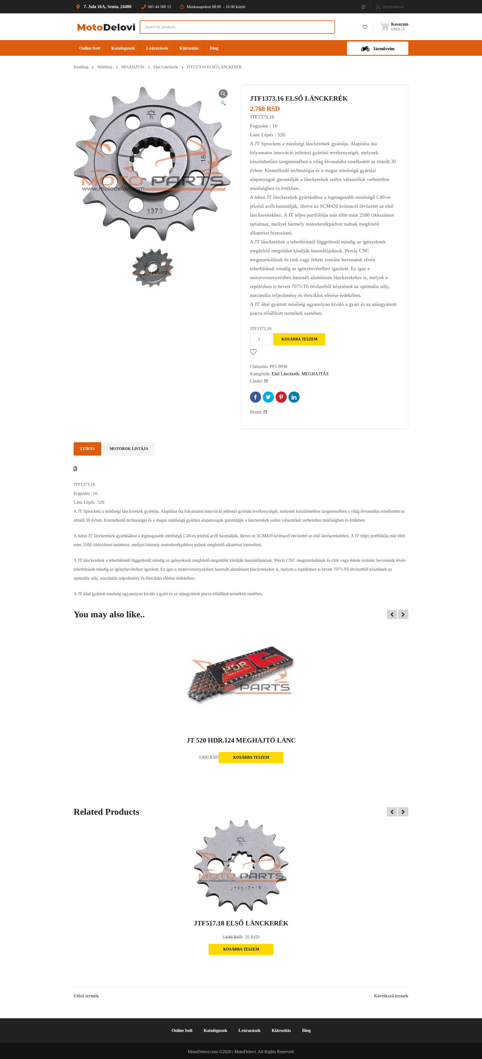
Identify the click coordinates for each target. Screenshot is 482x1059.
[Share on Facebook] (255, 397)
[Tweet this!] (268, 397)
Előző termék (86, 996)
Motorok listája (129, 449)
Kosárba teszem (299, 339)
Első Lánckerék (165, 67)
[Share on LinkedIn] (294, 397)
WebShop (104, 67)
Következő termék (391, 996)
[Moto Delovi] (107, 26)
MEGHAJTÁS (132, 67)
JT (266, 381)
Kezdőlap (81, 67)
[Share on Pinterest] (281, 397)
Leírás (87, 449)
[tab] (87, 449)
